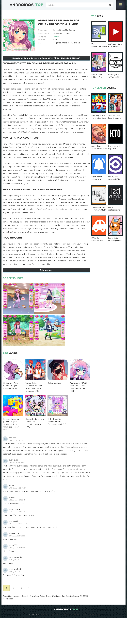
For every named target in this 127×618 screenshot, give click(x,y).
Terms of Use (94, 614)
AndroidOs (26, 4)
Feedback (67, 614)
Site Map (44, 614)
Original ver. (46, 270)
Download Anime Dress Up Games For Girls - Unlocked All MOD (46, 58)
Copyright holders (79, 614)
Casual (56, 36)
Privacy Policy (55, 614)
